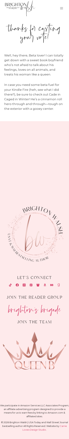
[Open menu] (61, 8)
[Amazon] (45, 285)
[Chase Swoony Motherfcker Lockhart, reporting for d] (17, 135)
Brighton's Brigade (34, 308)
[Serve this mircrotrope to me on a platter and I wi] (17, 156)
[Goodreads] (59, 285)
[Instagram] (24, 285)
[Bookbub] (52, 285)
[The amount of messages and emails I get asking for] (52, 176)
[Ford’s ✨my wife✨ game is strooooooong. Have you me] (52, 156)
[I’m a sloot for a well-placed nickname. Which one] (52, 135)
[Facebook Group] (38, 285)
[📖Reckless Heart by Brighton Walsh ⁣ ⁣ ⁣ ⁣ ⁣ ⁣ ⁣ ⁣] (17, 176)
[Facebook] (17, 285)
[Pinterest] (31, 285)
